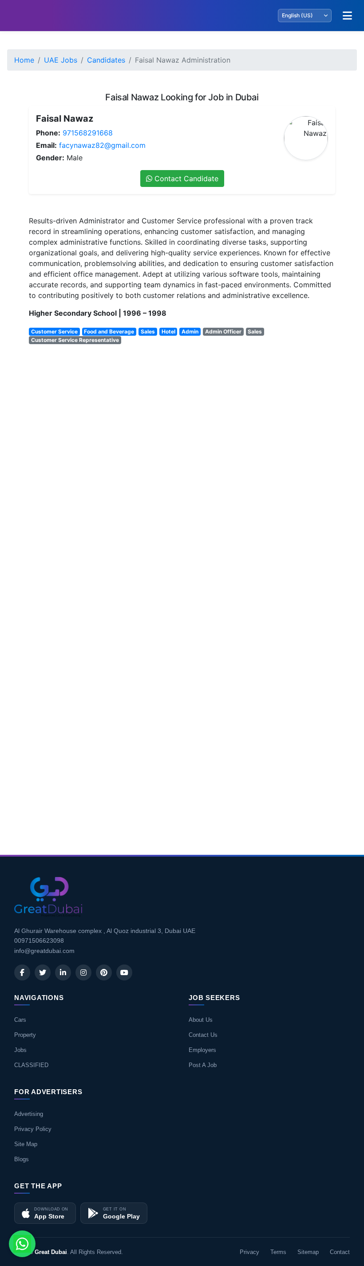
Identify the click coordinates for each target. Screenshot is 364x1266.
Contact (340, 1252)
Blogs (21, 1159)
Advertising (28, 1114)
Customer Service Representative (75, 340)
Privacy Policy (32, 1129)
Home (24, 60)
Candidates (106, 60)
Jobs (20, 1050)
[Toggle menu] (347, 15)
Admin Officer (223, 331)
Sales (148, 331)
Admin (190, 331)
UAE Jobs (60, 60)
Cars (20, 1019)
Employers (202, 1050)
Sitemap (308, 1252)
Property (25, 1035)
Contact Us (203, 1035)
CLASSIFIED (31, 1065)
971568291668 (88, 132)
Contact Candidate (185, 178)
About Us (201, 1019)
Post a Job (203, 1065)
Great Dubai (51, 1252)
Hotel (168, 331)
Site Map (25, 1144)
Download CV (306, 821)
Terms (278, 1252)
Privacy (249, 1252)
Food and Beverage (109, 331)
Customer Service (54, 331)
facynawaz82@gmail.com (102, 145)
